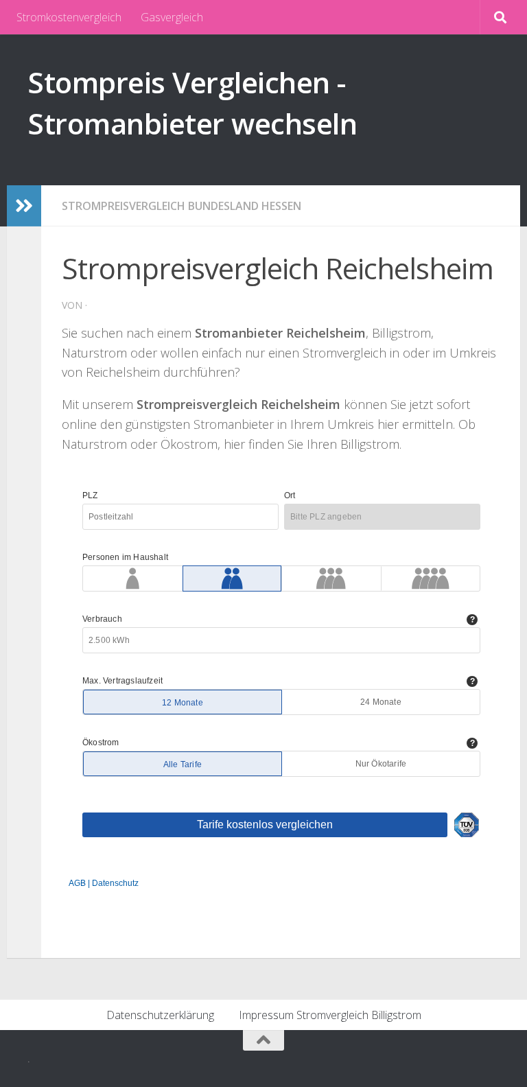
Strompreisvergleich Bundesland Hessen (181, 205)
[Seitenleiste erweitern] (24, 205)
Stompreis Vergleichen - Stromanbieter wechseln (192, 102)
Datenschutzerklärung (160, 1014)
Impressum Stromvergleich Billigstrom (330, 1014)
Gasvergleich (172, 17)
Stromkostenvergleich (68, 17)
